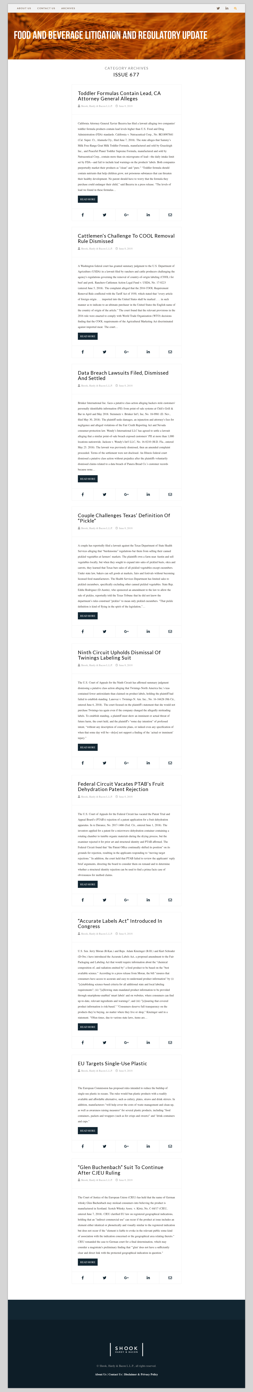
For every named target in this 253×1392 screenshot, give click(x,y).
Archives (68, 8)
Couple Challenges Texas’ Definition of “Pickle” (124, 518)
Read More (87, 199)
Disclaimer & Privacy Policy (141, 1374)
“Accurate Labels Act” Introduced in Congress (120, 923)
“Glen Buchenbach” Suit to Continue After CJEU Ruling (120, 1170)
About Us (24, 8)
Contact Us (46, 8)
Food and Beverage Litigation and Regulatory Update (111, 36)
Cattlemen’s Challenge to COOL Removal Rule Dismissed (126, 238)
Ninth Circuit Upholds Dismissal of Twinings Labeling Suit (119, 655)
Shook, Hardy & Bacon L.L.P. (96, 106)
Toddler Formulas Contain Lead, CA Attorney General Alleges (119, 96)
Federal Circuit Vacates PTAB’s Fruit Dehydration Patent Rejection (121, 786)
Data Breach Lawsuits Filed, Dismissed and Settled (123, 375)
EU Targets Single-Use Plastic (112, 1063)
